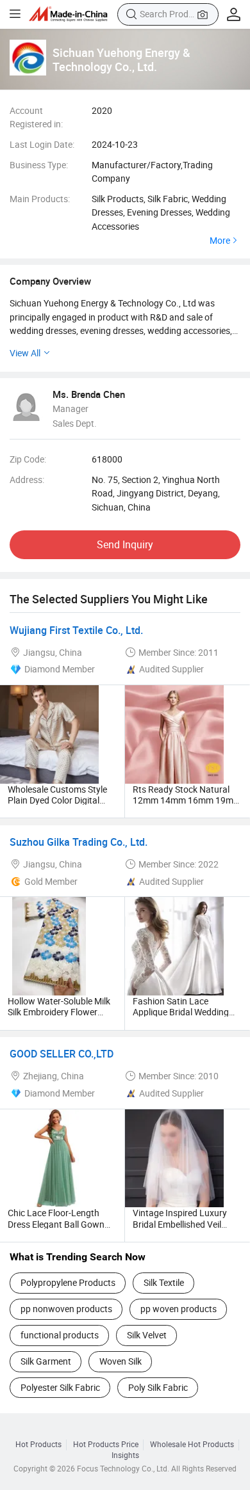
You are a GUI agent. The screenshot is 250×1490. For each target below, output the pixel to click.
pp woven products (178, 1309)
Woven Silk (120, 1361)
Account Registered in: (36, 117)
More (220, 240)
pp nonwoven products (66, 1309)
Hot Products (38, 1444)
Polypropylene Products (68, 1282)
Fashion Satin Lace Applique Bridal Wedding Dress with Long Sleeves (181, 1012)
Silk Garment (46, 1361)
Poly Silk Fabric (158, 1387)
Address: (27, 479)
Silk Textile (164, 1282)
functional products (60, 1335)
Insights (125, 1455)
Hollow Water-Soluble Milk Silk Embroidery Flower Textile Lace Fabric (59, 1012)
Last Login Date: (42, 144)
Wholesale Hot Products (192, 1444)
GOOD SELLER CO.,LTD (61, 1054)
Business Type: (39, 165)
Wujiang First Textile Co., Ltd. (76, 630)
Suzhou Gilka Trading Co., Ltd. (78, 842)
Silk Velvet (147, 1335)
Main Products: (40, 199)
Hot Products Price (105, 1444)
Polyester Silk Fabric (60, 1387)
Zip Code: (28, 459)
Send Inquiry (125, 544)
